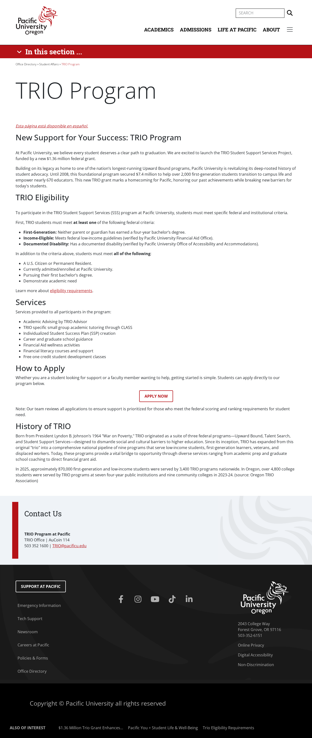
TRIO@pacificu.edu (69, 545)
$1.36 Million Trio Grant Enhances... (90, 727)
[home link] (265, 597)
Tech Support (30, 618)
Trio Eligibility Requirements (228, 727)
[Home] (37, 20)
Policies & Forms (33, 658)
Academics (159, 29)
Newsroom (28, 631)
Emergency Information (39, 605)
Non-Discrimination (256, 664)
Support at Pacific (40, 586)
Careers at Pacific (33, 645)
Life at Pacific (237, 29)
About (271, 29)
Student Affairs (49, 64)
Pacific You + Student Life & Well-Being (163, 727)
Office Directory (26, 64)
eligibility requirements (71, 290)
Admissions (195, 29)
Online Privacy (251, 645)
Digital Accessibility (255, 655)
